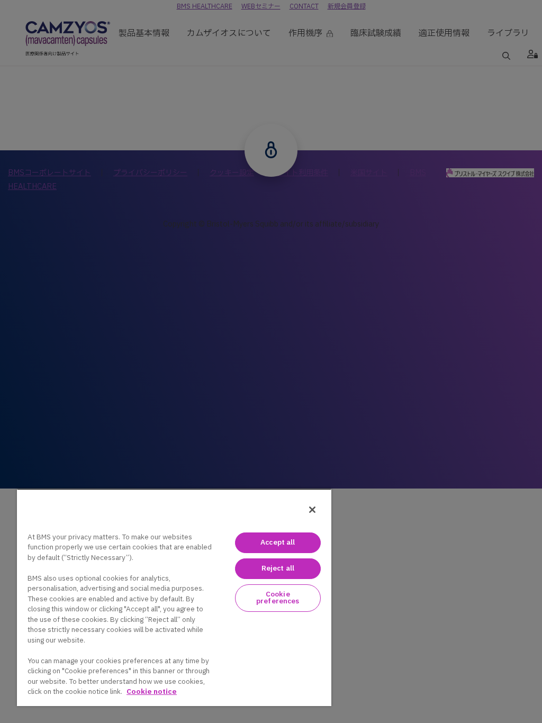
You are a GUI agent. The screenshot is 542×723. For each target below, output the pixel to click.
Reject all (277, 568)
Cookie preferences (277, 598)
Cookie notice (152, 691)
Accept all (277, 542)
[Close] (312, 509)
